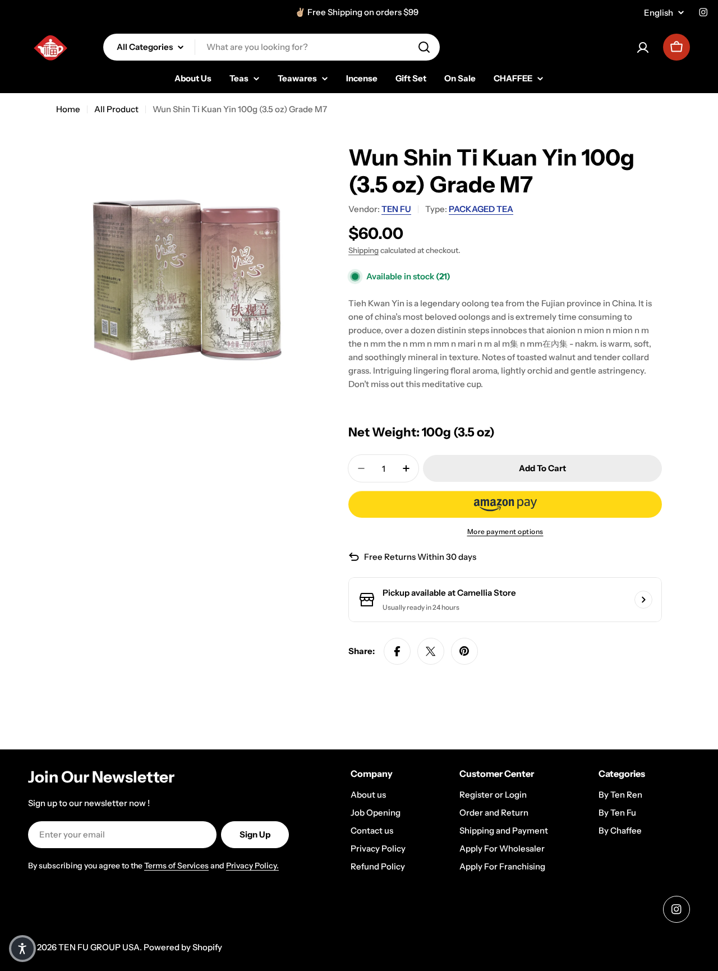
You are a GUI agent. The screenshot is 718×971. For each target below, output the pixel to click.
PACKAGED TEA (481, 209)
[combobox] (271, 47)
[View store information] (643, 600)
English (658, 12)
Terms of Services (176, 865)
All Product (116, 109)
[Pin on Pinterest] (464, 651)
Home (68, 109)
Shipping (363, 250)
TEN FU (396, 209)
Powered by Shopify (183, 947)
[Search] (424, 47)
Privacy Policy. (252, 865)
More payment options (505, 531)
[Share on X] (430, 651)
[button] (505, 504)
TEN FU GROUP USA (99, 947)
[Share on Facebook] (397, 651)
